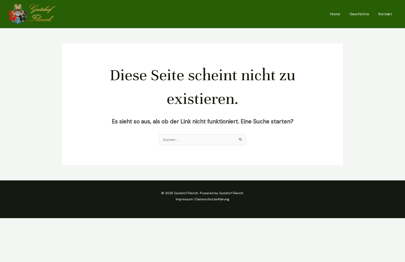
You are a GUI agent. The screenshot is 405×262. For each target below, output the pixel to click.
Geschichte (359, 13)
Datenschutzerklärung (212, 199)
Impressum (184, 199)
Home (335, 13)
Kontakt (385, 13)
